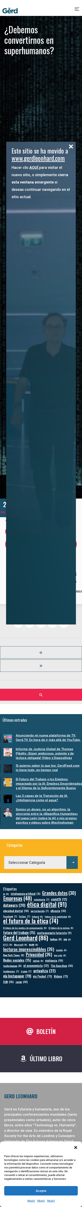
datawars (14, 905)
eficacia (58, 910)
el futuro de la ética (30, 921)
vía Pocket (42, 976)
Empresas (17, 898)
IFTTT (7, 944)
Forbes (24, 916)
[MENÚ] (77, 10)
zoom (22, 981)
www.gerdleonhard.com (38, 158)
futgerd (37, 916)
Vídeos (61, 976)
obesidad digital (16, 910)
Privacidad (39, 954)
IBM (67, 939)
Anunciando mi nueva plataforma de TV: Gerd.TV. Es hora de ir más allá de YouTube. (48, 738)
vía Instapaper (17, 976)
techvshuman (12, 966)
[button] (76, 1147)
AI (6, 894)
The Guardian (62, 965)
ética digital (47, 904)
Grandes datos (59, 893)
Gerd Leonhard (25, 937)
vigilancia (54, 960)
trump (26, 971)
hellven (56, 939)
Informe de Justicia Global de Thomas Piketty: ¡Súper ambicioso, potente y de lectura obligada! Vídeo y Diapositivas (45, 753)
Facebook (10, 916)
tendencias (11, 971)
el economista (36, 965)
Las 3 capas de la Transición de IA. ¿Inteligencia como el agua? (42, 798)
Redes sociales (17, 960)
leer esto (60, 955)
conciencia (41, 899)
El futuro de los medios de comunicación (25, 927)
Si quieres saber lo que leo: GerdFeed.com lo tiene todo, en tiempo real (47, 768)
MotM (33, 944)
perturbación (40, 911)
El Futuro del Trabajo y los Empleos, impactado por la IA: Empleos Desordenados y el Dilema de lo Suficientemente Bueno (49, 783)
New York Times (13, 955)
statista (38, 960)
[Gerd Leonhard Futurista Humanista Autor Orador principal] (10, 10)
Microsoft (20, 944)
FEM (8, 981)
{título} (31, 1200)
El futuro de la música (61, 927)
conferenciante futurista (54, 933)
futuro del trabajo (19, 932)
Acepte (41, 1191)
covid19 (59, 899)
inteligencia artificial (25, 894)
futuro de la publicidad (58, 916)
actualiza (44, 970)
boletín (61, 950)
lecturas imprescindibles (28, 949)
